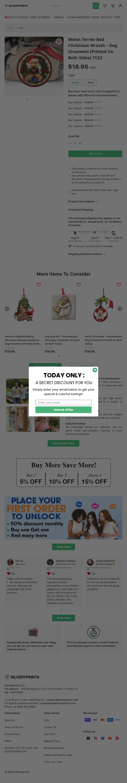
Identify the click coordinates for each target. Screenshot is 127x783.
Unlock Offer (63, 410)
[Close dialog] (95, 370)
